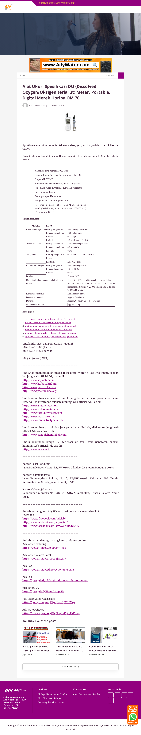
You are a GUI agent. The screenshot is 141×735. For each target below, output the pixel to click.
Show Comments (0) (70, 667)
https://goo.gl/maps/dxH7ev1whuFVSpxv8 (48, 569)
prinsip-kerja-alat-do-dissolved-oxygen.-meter (48, 322)
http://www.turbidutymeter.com (42, 412)
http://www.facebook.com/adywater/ (45, 522)
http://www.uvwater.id (36, 449)
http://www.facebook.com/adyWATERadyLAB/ (50, 525)
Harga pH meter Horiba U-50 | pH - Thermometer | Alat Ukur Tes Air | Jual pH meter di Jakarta (36, 649)
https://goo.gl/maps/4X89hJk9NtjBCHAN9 (48, 602)
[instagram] (124, 695)
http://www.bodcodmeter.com (40, 409)
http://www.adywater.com (38, 380)
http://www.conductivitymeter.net (43, 420)
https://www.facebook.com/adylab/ (44, 518)
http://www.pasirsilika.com (39, 387)
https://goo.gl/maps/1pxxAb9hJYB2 (44, 547)
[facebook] (111, 695)
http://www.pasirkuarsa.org (39, 391)
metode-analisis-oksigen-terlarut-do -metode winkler (51, 326)
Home (22, 75)
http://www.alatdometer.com (40, 405)
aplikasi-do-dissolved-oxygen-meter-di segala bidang (51, 336)
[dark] (131, 10)
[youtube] (111, 700)
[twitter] (117, 695)
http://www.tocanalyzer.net (39, 416)
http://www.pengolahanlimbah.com (44, 434)
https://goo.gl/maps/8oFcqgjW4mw (44, 558)
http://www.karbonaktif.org (39, 383)
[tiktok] (130, 695)
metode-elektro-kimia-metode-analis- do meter (48, 329)
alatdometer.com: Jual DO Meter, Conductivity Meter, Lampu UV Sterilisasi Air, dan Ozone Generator (74, 725)
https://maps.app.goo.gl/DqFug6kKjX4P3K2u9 (51, 613)
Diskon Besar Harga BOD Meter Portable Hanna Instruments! (70, 649)
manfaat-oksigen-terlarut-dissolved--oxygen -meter (50, 333)
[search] (126, 9)
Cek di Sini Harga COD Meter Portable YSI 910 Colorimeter (102, 649)
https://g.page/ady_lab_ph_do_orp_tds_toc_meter (55, 580)
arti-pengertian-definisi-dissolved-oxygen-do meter (51, 319)
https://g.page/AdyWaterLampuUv (43, 591)
